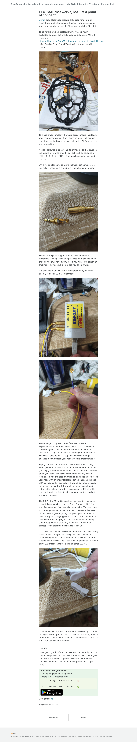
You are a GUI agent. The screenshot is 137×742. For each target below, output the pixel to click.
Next (83, 717)
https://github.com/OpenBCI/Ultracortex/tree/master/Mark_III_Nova (71, 41)
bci (52, 699)
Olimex (42, 20)
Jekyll (96, 737)
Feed (15, 733)
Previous (53, 717)
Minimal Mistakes (106, 737)
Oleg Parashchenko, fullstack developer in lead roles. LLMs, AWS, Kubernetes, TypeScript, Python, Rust (62, 4)
